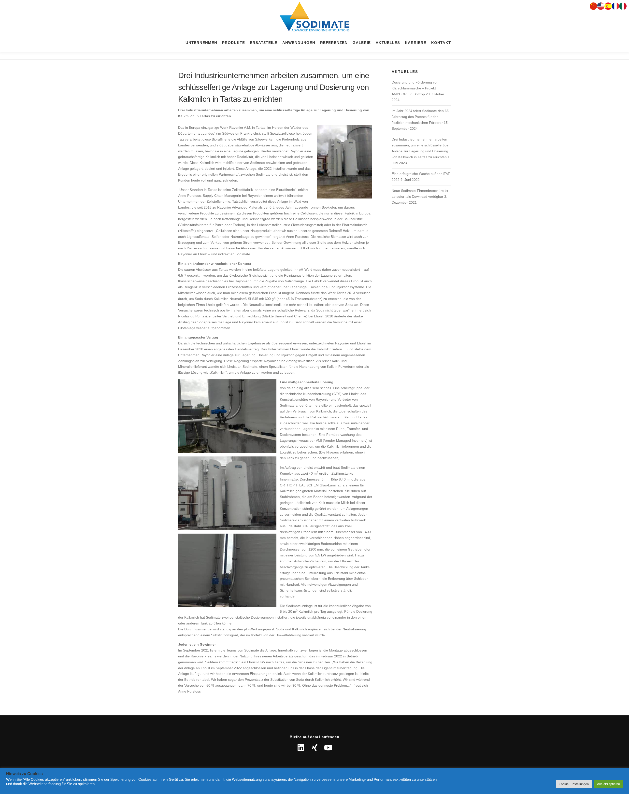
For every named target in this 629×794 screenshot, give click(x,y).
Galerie (362, 43)
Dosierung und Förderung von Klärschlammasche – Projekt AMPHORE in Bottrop (415, 88)
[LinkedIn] (300, 747)
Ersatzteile (263, 43)
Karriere (415, 43)
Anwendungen (298, 43)
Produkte (233, 43)
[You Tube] (328, 747)
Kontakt (441, 43)
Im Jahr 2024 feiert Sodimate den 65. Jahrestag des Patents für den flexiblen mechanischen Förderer (421, 117)
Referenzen (334, 43)
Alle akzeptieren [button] (608, 784)
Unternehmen (201, 43)
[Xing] (314, 747)
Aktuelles (388, 43)
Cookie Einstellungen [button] (574, 784)
